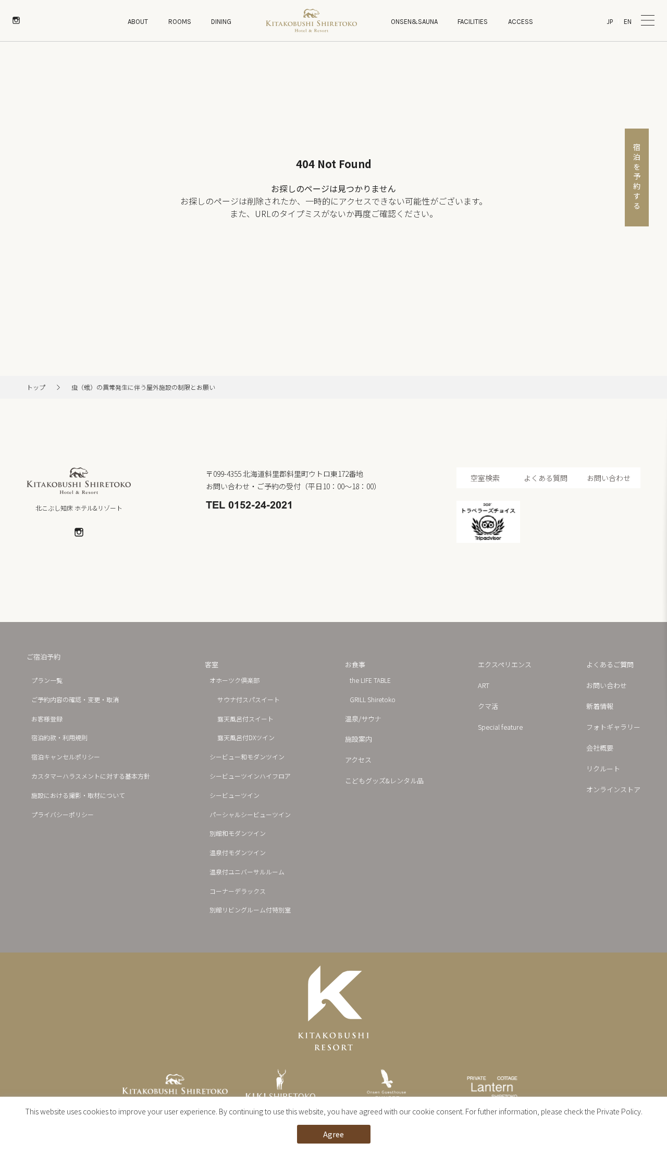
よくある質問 (545, 478)
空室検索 (485, 478)
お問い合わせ (609, 478)
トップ (36, 387)
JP (610, 22)
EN (628, 22)
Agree (333, 1134)
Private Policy (619, 1111)
